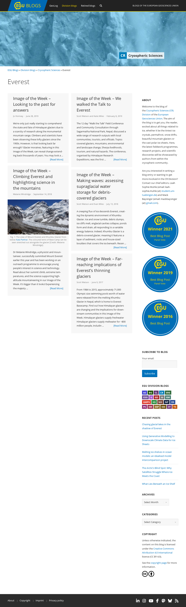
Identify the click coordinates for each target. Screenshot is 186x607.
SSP (157, 406)
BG (150, 392)
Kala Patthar (22, 239)
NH (160, 402)
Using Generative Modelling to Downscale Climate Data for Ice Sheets (158, 440)
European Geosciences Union (162, 5)
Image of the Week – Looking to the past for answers (34, 104)
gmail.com (151, 203)
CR (161, 392)
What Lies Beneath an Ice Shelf (158, 483)
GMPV (146, 402)
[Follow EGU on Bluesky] (170, 601)
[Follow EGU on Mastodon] (163, 601)
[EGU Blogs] (28, 10)
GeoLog (53, 5)
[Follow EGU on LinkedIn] (138, 601)
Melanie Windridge (22, 194)
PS (144, 406)
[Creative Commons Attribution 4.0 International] (145, 576)
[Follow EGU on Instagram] (144, 601)
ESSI (145, 397)
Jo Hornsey (18, 116)
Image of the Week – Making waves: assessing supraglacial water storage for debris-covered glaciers (100, 186)
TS (174, 406)
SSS (163, 406)
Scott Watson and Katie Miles (90, 116)
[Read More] (56, 159)
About (11, 600)
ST (169, 406)
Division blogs (69, 5)
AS (144, 392)
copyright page (159, 562)
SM (150, 406)
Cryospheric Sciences (49, 70)
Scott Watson (83, 282)
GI (162, 397)
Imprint (40, 600)
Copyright (25, 600)
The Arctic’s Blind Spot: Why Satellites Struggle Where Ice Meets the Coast (157, 472)
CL (156, 392)
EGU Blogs (13, 70)
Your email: (148, 358)
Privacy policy (56, 600)
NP (166, 402)
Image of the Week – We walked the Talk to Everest (99, 104)
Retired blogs (88, 5)
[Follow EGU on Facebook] (157, 601)
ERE (168, 392)
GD (156, 397)
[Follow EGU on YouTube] (151, 601)
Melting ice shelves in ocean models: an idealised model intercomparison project (157, 456)
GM (168, 397)
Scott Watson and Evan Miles (90, 204)
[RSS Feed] (176, 601)
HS (154, 402)
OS (172, 402)
